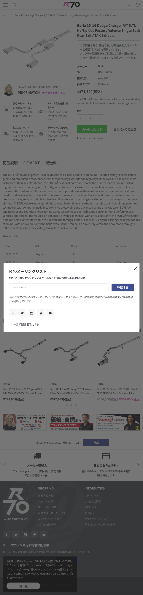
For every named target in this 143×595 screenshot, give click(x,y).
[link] (13, 312)
